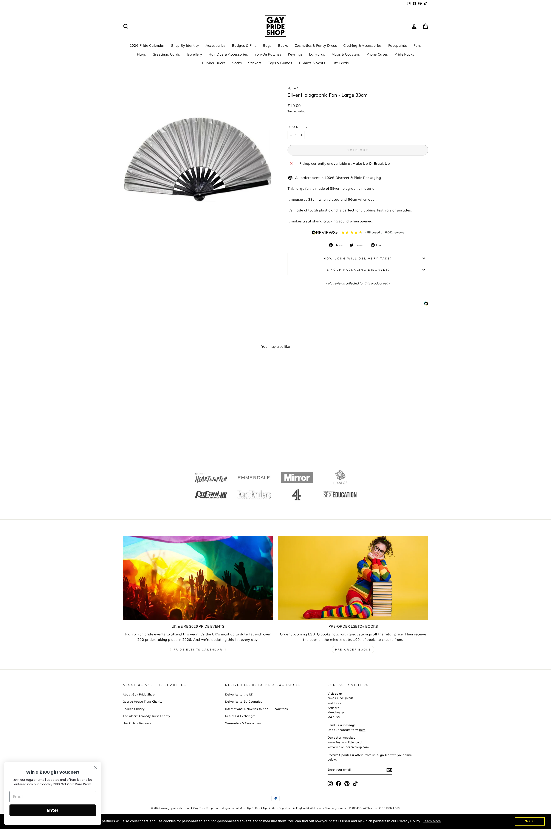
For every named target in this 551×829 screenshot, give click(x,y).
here (362, 729)
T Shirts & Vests (312, 63)
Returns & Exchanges (240, 716)
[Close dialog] (95, 768)
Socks (237, 63)
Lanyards (317, 54)
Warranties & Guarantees (243, 723)
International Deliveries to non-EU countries (256, 709)
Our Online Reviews (137, 723)
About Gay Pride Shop (139, 694)
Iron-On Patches (268, 54)
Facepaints (397, 45)
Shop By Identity (185, 45)
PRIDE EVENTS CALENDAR (198, 649)
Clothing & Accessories (362, 45)
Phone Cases (377, 54)
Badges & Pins (244, 45)
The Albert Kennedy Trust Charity (146, 716)
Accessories (216, 45)
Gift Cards (340, 63)
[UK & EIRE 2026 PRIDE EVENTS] (198, 578)
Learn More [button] (432, 821)
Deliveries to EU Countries (243, 701)
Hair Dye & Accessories (228, 54)
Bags (267, 45)
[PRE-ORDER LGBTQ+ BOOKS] (353, 578)
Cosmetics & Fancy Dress (316, 45)
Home (292, 88)
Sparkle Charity (133, 709)
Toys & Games (280, 63)
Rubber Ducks (214, 63)
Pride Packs (404, 54)
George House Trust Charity (142, 701)
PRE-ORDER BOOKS (353, 649)
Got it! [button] (530, 821)
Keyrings (295, 54)
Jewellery (194, 54)
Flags (141, 54)
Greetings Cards (166, 54)
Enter (53, 810)
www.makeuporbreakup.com (348, 747)
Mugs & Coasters (346, 54)
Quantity (298, 127)
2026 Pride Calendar (147, 45)
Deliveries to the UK (239, 694)
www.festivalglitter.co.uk (345, 742)
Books (283, 45)
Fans (417, 45)
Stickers (255, 63)
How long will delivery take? (358, 258)
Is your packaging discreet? (358, 269)
